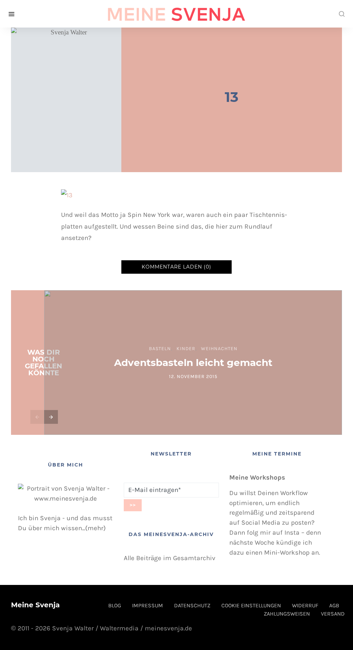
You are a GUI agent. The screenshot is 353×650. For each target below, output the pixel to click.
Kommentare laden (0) (176, 267)
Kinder (185, 349)
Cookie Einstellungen (251, 605)
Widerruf (305, 605)
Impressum (147, 605)
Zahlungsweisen (287, 613)
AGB (334, 605)
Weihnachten (219, 349)
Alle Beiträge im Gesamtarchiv (169, 558)
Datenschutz (192, 605)
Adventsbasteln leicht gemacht (193, 362)
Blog (114, 605)
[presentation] (37, 417)
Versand (333, 613)
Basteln (160, 349)
